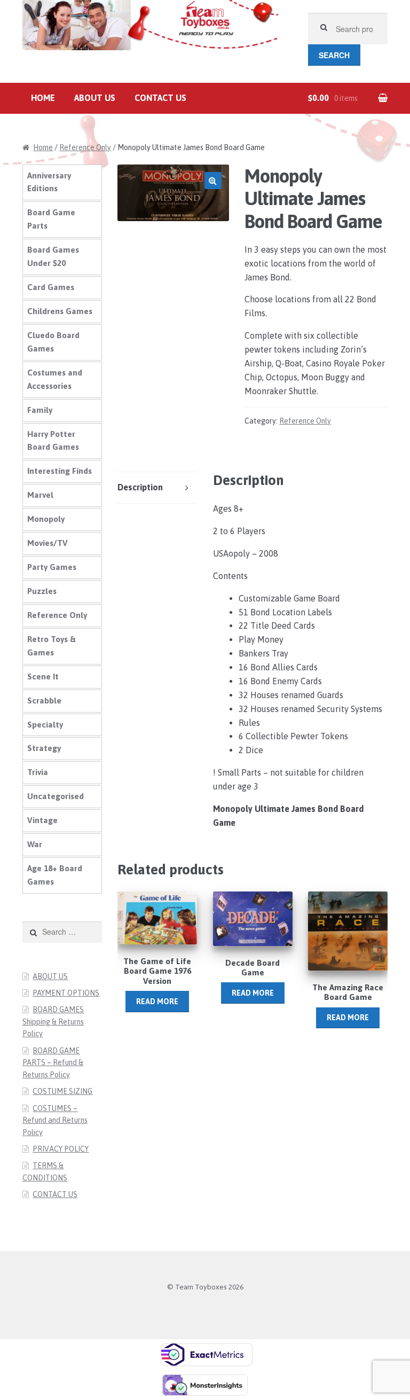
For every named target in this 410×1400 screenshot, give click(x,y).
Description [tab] (140, 487)
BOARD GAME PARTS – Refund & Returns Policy (52, 1062)
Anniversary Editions (49, 182)
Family (39, 409)
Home (43, 98)
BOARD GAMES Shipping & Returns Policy (53, 1021)
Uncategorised (55, 796)
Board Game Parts (51, 219)
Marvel (40, 494)
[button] (213, 180)
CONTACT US (160, 98)
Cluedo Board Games (53, 342)
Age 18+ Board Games (54, 875)
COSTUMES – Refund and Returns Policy (55, 1120)
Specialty (45, 724)
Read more (157, 1001)
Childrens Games (59, 311)
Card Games (50, 287)
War (34, 844)
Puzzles (42, 591)
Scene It (43, 676)
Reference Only (85, 147)
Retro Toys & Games (51, 646)
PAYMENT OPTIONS (66, 993)
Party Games (51, 567)
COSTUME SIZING (62, 1091)
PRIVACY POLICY (61, 1149)
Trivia (37, 772)
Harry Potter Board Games (53, 440)
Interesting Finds (59, 470)
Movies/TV (47, 543)
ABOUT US (94, 98)
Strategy (44, 748)
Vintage (42, 820)
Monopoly (46, 518)
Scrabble (44, 700)
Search (334, 55)
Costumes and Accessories (54, 379)
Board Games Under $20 (53, 256)
